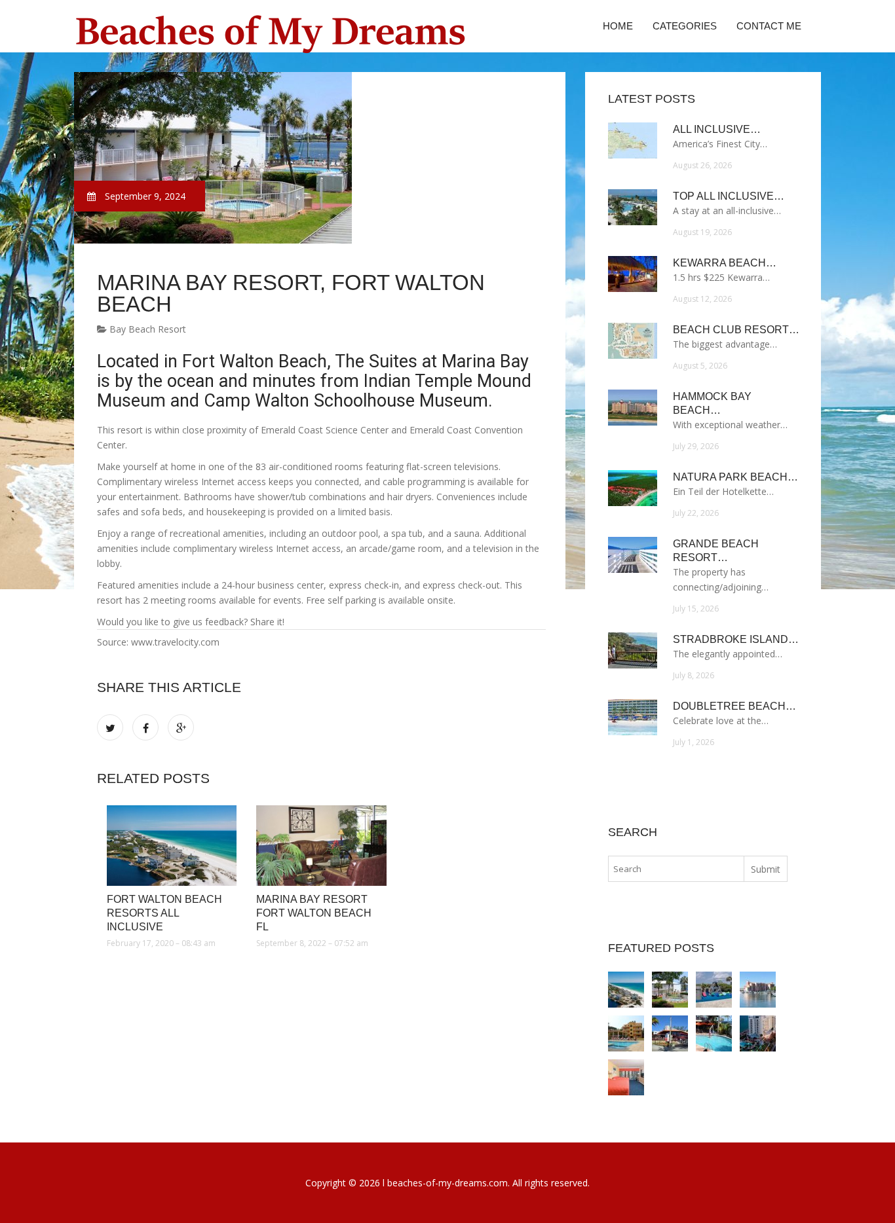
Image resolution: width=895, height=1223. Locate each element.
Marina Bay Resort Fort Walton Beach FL (313, 913)
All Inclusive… (717, 129)
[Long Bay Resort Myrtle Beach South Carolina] (626, 1077)
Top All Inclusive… (728, 196)
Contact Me (768, 25)
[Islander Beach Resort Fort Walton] (714, 990)
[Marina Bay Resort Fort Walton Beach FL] (321, 845)
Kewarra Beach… (724, 262)
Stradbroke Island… (736, 639)
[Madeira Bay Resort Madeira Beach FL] (758, 990)
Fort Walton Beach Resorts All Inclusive (164, 913)
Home (618, 25)
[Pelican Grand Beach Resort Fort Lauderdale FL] (758, 1033)
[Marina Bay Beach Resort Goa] (626, 1033)
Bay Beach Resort (146, 329)
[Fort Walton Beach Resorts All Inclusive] (172, 845)
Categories (685, 25)
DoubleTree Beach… (734, 706)
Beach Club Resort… (736, 329)
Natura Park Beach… (735, 477)
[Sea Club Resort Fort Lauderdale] (670, 1033)
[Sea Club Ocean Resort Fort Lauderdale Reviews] (714, 1033)
